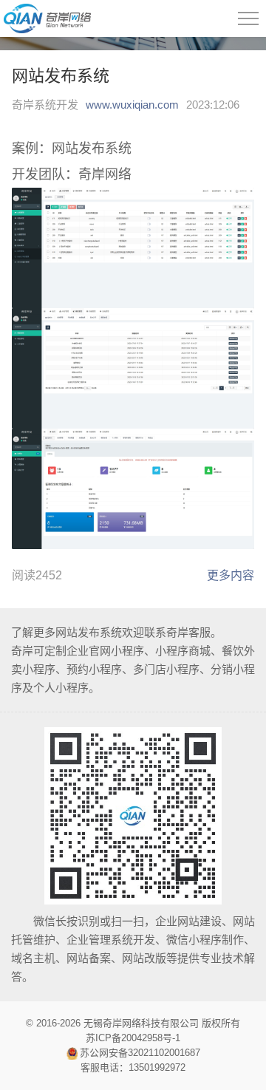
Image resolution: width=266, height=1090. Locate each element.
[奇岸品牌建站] (45, 18)
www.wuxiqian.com (132, 104)
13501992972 (157, 1067)
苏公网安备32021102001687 (140, 1052)
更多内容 (230, 575)
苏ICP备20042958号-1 (133, 1037)
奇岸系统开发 (45, 104)
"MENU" (248, 18)
